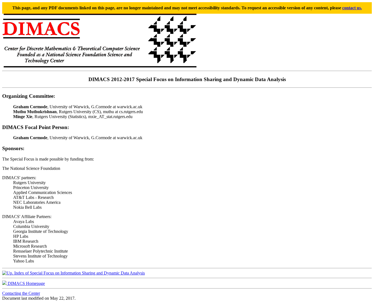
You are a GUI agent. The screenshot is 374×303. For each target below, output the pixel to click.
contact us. (352, 7)
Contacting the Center (21, 293)
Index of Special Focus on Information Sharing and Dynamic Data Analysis (79, 273)
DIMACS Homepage (26, 283)
